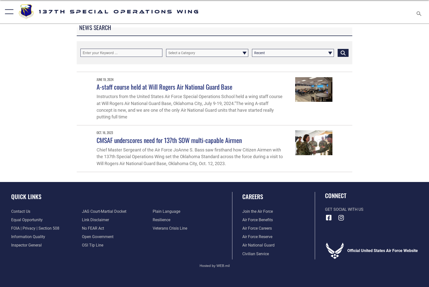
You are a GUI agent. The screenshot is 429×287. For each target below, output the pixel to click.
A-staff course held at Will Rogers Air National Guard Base (164, 87)
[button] (8, 12)
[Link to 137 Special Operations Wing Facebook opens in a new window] (328, 217)
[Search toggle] (419, 12)
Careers (252, 196)
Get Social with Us (344, 209)
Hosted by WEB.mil (215, 266)
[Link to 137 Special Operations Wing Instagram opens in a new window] (341, 217)
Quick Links (26, 196)
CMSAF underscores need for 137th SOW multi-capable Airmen (169, 140)
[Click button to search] (343, 53)
